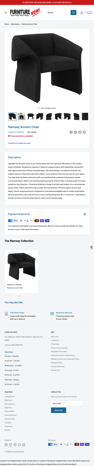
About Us (54, 336)
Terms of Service (58, 366)
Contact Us (55, 370)
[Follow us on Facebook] (6, 444)
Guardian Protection (59, 351)
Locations (55, 340)
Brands (7, 430)
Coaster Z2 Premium (16, 132)
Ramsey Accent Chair (15, 288)
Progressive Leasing (59, 348)
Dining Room (10, 404)
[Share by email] (84, 132)
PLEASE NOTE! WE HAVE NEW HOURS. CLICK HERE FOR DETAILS (47, 2)
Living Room (10, 396)
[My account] (82, 12)
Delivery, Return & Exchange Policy (65, 359)
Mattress (8, 407)
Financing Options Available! (21, 136)
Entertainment (11, 415)
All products (15, 24)
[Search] (73, 12)
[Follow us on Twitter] (10, 444)
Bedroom (8, 400)
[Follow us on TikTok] (23, 444)
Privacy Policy (56, 362)
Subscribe (58, 410)
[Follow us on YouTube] (19, 444)
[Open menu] (6, 13)
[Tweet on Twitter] (80, 132)
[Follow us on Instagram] (15, 444)
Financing (55, 344)
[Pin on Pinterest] (75, 132)
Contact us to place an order (19, 143)
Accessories (10, 419)
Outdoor (8, 422)
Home (7, 24)
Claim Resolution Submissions (63, 355)
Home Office (9, 411)
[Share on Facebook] (71, 132)
